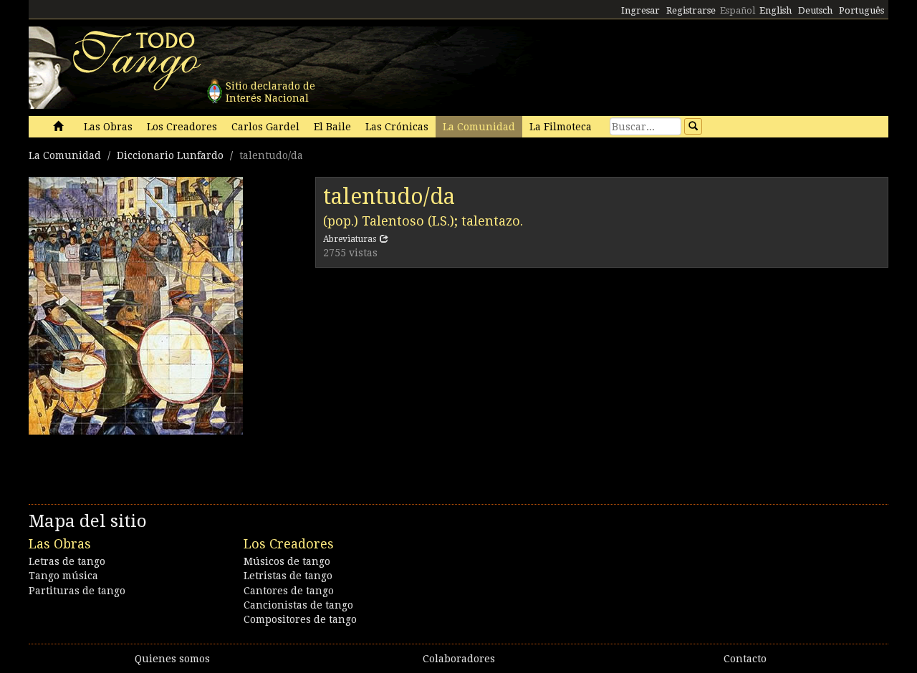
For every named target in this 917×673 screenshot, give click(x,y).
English (775, 10)
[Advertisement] (601, 382)
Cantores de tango (289, 590)
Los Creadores (182, 126)
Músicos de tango (287, 561)
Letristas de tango (288, 575)
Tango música (63, 575)
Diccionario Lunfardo (170, 155)
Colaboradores (459, 658)
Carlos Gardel (265, 126)
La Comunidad (479, 126)
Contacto (745, 658)
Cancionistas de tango (298, 605)
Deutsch (815, 10)
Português (861, 10)
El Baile (332, 126)
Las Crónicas (396, 126)
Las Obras (108, 126)
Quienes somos (172, 658)
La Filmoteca (560, 126)
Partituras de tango (77, 590)
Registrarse (691, 10)
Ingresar (640, 10)
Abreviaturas (349, 239)
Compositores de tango (300, 619)
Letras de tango (67, 561)
